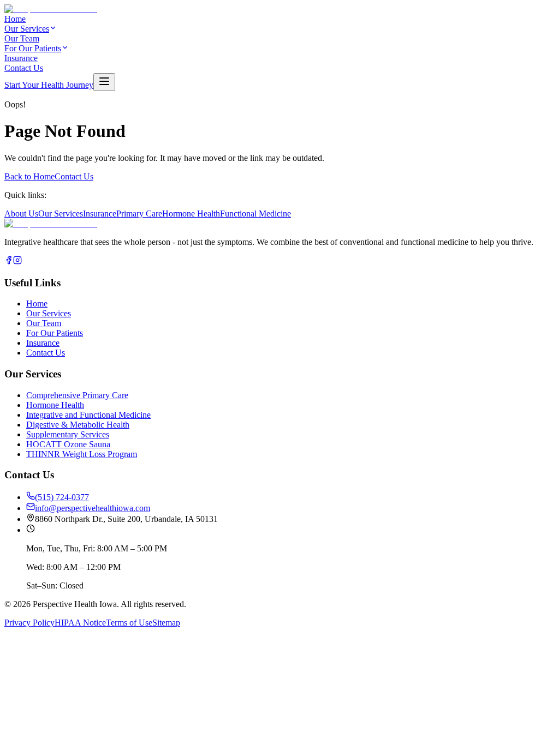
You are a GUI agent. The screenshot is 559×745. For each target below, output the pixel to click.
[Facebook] (8, 261)
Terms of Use (129, 622)
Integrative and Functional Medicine (88, 414)
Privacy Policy (29, 622)
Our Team (21, 38)
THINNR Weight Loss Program (81, 454)
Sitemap (166, 622)
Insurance (21, 58)
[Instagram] (17, 261)
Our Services (26, 28)
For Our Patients (32, 48)
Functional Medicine (255, 213)
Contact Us (23, 68)
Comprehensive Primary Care (77, 395)
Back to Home (29, 176)
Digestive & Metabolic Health (77, 424)
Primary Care (139, 213)
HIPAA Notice (80, 622)
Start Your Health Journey (48, 84)
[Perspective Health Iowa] (50, 223)
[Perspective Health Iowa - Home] (50, 9)
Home (15, 18)
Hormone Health (191, 213)
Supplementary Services (67, 434)
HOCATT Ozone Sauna (68, 444)
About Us (21, 213)
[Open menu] (104, 82)
